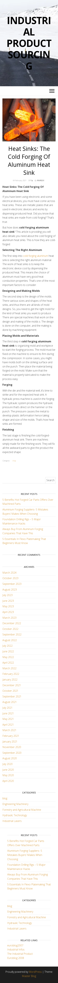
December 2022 (11, 623)
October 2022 (10, 629)
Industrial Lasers (12, 821)
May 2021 (8, 719)
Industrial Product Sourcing (29, 43)
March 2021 (9, 730)
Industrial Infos (15, 949)
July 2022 (7, 645)
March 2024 (9, 572)
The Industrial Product (20, 954)
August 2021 (9, 702)
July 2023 (7, 595)
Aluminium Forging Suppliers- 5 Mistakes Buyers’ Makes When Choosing (24, 855)
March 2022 (9, 668)
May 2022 (8, 657)
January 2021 (9, 741)
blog (14, 460)
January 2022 (9, 679)
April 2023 (8, 612)
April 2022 (8, 662)
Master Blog (29, 976)
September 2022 (11, 634)
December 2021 (11, 685)
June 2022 (8, 651)
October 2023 (10, 578)
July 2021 (7, 707)
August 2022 (9, 640)
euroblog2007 (15, 945)
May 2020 (8, 775)
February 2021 (10, 736)
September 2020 (11, 753)
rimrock (40, 180)
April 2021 (8, 724)
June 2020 (8, 769)
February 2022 (10, 674)
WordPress (35, 972)
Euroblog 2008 (15, 958)
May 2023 (8, 606)
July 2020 (7, 764)
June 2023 (8, 601)
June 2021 (8, 713)
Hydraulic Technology (14, 815)
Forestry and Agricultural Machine (21, 809)
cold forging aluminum (35, 256)
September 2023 (11, 584)
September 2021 (11, 696)
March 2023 (9, 617)
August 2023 (9, 589)
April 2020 (8, 781)
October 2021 (10, 691)
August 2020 (9, 758)
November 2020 (11, 747)
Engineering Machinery (15, 804)
